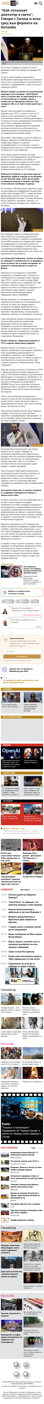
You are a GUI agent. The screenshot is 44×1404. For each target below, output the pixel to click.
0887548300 (28, 1384)
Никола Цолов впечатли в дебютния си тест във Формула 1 (24, 911)
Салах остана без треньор (21, 951)
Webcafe (4, 31)
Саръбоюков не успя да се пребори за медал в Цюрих (22, 965)
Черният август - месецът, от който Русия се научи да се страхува (32, 818)
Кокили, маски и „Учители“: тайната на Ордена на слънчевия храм (31, 1011)
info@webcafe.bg (17, 1384)
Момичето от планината (32, 1082)
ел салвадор (8, 680)
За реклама (32, 1386)
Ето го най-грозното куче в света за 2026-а (10, 706)
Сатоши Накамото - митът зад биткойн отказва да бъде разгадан (31, 708)
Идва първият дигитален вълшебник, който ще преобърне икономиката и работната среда (11, 763)
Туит (36, 601)
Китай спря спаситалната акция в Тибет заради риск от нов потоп (10, 857)
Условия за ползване (9, 1386)
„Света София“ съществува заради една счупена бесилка (11, 1034)
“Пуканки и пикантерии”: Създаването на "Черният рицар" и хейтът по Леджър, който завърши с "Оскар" (21, 1132)
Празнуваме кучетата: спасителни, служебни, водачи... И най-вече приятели (10, 1085)
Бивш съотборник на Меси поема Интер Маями (25, 935)
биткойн (17, 680)
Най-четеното (37, 889)
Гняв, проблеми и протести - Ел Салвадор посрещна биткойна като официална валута (32, 570)
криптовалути (27, 680)
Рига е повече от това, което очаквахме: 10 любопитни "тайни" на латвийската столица (32, 791)
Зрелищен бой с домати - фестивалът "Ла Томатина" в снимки (32, 857)
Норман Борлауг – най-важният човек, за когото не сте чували (11, 1010)
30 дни (40, 1148)
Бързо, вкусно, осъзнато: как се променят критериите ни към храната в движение (24, 944)
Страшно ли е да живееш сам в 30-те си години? (11, 1063)
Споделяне (9, 601)
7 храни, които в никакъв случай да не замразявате (24, 928)
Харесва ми (23, 601)
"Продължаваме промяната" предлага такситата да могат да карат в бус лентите (11, 880)
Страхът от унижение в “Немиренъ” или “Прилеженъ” (25, 609)
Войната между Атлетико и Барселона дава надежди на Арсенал (22, 919)
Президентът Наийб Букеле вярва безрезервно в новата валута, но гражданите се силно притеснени (32, 580)
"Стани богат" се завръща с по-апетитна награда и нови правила (25, 903)
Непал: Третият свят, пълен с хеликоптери (10, 817)
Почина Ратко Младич (33, 876)
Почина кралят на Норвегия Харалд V (31, 761)
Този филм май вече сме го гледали (24, 620)
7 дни (33, 1148)
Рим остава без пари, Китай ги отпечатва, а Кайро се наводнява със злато (32, 1035)
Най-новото (25, 889)
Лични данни (22, 1386)
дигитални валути (17, 682)
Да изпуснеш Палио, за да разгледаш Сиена (32, 1063)
